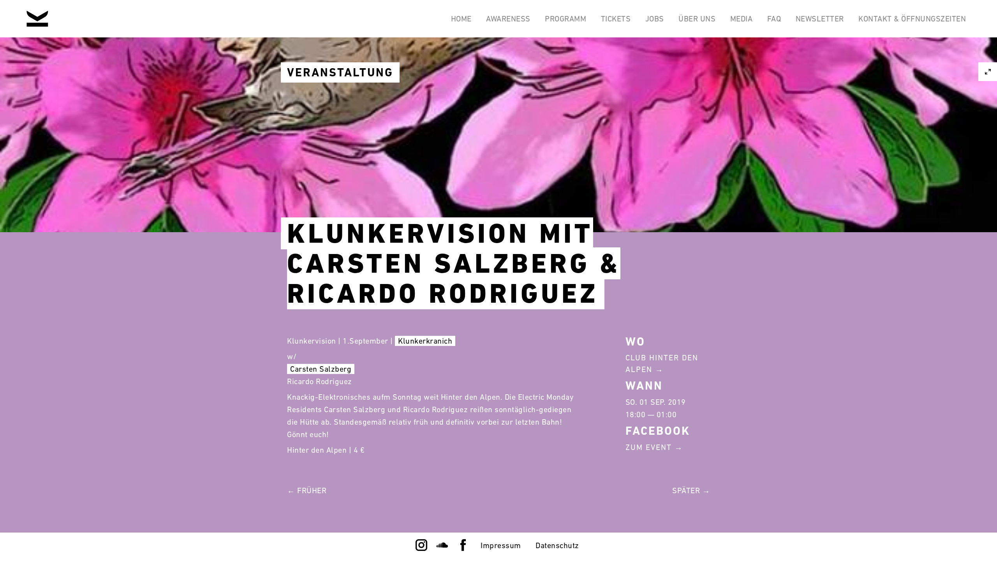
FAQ (774, 18)
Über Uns (696, 18)
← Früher (306, 490)
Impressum (501, 545)
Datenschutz (557, 545)
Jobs (654, 18)
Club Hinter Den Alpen (661, 363)
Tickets (616, 18)
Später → (691, 490)
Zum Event (648, 447)
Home (461, 18)
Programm (565, 18)
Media (741, 18)
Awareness (508, 18)
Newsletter (820, 18)
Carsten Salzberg (320, 369)
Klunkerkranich (425, 341)
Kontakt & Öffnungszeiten (912, 18)
